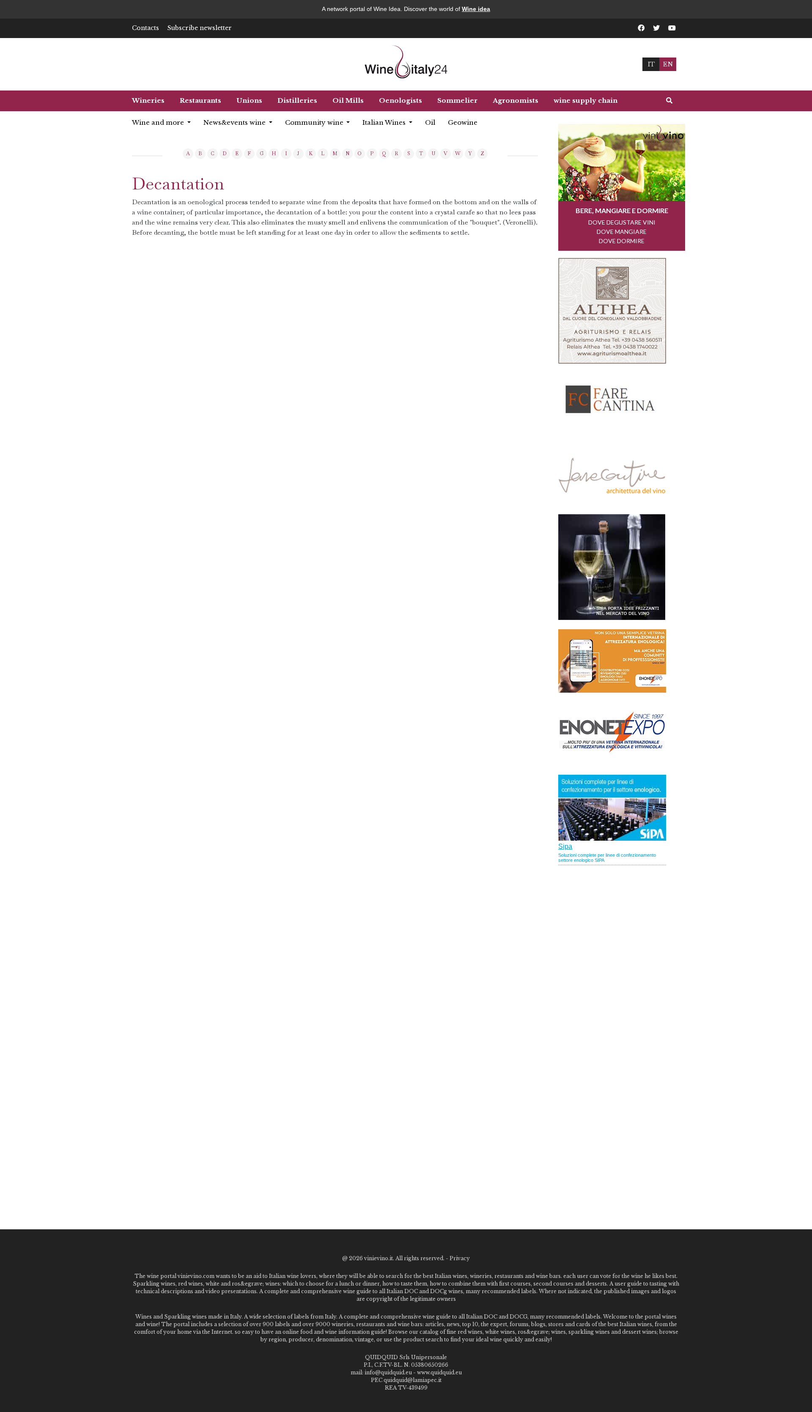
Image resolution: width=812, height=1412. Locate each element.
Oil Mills (348, 100)
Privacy (460, 1258)
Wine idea (476, 8)
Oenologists (400, 100)
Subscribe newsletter (199, 28)
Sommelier (457, 100)
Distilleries (297, 100)
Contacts (145, 28)
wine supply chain (585, 100)
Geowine (462, 122)
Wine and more (159, 122)
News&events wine (235, 122)
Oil (430, 122)
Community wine (315, 122)
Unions (249, 100)
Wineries (148, 100)
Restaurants (200, 100)
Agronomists (515, 100)
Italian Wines (384, 122)
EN (668, 64)
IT (651, 64)
